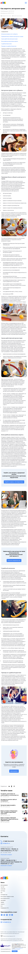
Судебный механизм (6, 43)
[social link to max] (4, 915)
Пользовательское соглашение (7, 951)
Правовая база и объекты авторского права (12, 36)
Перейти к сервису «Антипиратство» (14, 482)
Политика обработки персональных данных (10, 949)
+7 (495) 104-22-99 (8, 841)
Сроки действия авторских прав (9, 39)
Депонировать (14, 771)
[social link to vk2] (2, 915)
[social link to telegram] (9, 915)
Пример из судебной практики (8, 46)
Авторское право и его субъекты (9, 34)
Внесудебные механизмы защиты (9, 41)
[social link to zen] (12, 915)
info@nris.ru (6, 843)
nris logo (3, 3)
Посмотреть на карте (6, 854)
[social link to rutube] (7, 915)
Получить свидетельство (14, 560)
